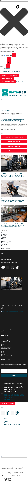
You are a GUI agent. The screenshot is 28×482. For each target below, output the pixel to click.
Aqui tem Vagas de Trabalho (12, 424)
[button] (14, 21)
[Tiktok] (17, 267)
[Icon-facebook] (7, 267)
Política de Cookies (8, 403)
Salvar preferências (8, 81)
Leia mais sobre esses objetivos (9, 72)
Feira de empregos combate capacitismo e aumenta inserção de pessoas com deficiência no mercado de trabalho (13, 120)
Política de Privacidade (10, 390)
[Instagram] (12, 267)
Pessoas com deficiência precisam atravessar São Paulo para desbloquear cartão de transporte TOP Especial (13, 200)
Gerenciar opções (6, 68)
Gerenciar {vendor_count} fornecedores (11, 71)
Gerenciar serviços (7, 70)
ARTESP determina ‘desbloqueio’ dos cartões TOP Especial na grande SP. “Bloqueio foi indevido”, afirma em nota (12, 175)
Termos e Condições (14, 387)
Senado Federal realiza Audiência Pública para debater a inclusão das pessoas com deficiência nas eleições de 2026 (13, 225)
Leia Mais (3, 128)
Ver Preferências (7, 78)
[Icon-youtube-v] (3, 413)
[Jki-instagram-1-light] (12, 413)
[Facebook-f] (7, 413)
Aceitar (4, 75)
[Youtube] (3, 267)
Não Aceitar (13, 75)
